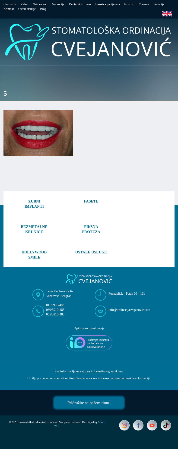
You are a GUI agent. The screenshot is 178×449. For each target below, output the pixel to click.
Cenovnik (9, 4)
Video (24, 4)
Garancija (58, 4)
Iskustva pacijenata (107, 4)
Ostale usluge (27, 9)
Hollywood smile (34, 254)
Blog (43, 9)
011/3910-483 (55, 305)
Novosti (129, 4)
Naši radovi (40, 4)
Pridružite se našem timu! (89, 402)
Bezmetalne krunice (34, 229)
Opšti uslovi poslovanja (89, 328)
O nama (144, 4)
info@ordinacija (129, 310)
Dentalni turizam (80, 4)
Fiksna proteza (91, 229)
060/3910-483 (55, 310)
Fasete (91, 201)
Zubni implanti (34, 204)
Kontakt (8, 9)
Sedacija (158, 4)
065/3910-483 (55, 314)
